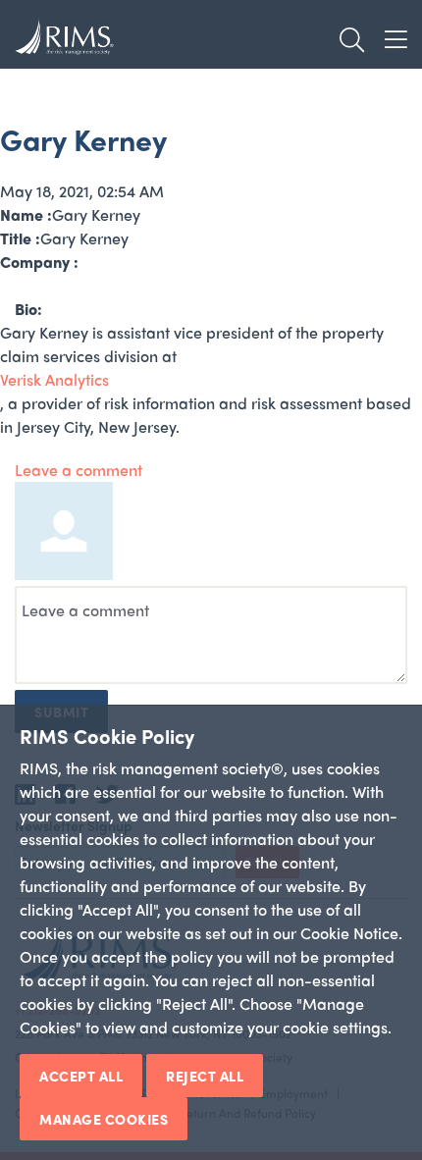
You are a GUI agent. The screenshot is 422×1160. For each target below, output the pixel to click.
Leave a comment (78, 469)
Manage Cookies (103, 1119)
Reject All (204, 1075)
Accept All (81, 1075)
